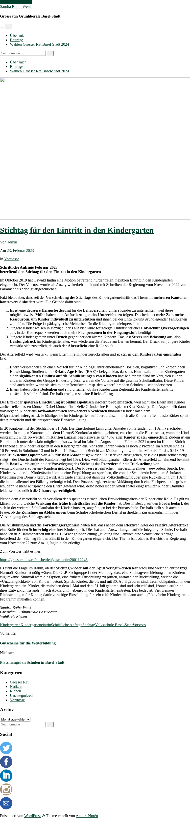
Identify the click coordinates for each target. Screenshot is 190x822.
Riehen (15, 691)
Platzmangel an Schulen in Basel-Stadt (32, 662)
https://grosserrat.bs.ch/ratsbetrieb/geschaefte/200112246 (44, 560)
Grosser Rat (19, 682)
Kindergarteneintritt (36, 625)
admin (12, 242)
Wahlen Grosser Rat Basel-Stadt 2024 (39, 44)
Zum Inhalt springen (16, 2)
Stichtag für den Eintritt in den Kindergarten (77, 230)
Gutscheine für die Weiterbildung (28, 643)
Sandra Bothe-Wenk (16, 6)
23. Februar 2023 (20, 250)
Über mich (18, 35)
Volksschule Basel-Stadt (114, 625)
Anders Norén (87, 816)
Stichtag (88, 625)
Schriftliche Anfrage (66, 625)
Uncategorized (21, 695)
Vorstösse (11, 259)
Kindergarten (10, 625)
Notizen (16, 686)
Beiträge (16, 40)
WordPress (32, 816)
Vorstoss (139, 625)
